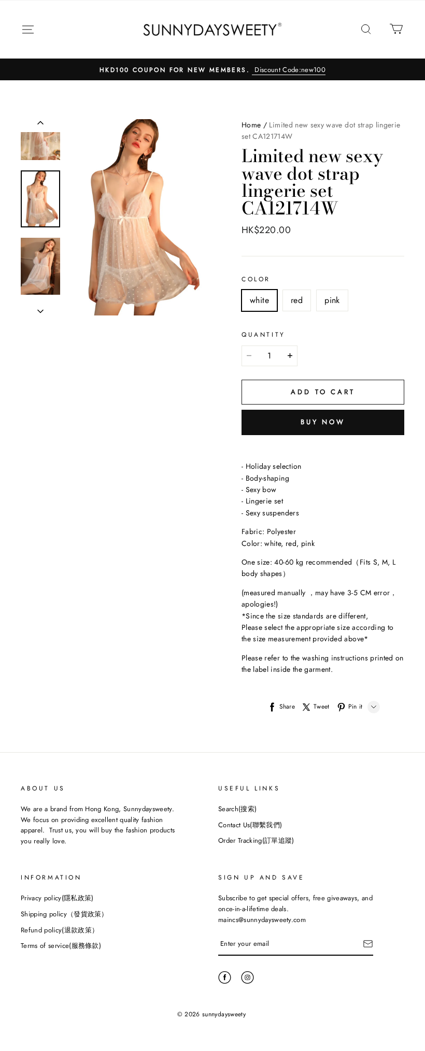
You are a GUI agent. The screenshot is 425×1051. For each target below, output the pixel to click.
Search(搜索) (237, 809)
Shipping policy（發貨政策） (64, 914)
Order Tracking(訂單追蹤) (256, 840)
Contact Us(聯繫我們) (250, 825)
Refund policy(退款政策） (59, 930)
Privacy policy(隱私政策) (57, 898)
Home (251, 125)
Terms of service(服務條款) (61, 946)
